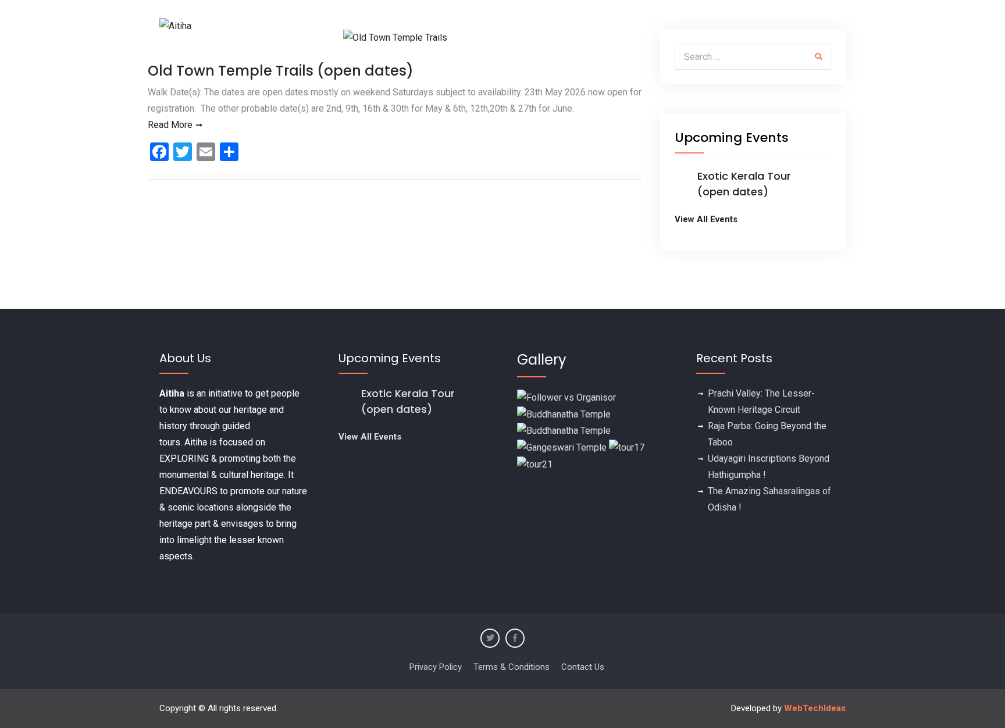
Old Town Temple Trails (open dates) (281, 70)
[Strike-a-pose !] (566, 396)
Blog (694, 31)
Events (521, 31)
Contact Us (813, 31)
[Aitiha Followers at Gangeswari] (562, 446)
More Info (745, 31)
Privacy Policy (435, 667)
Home (474, 31)
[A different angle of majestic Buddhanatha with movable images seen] (564, 430)
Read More (170, 124)
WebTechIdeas (815, 708)
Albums (649, 31)
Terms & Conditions (511, 667)
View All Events (706, 219)
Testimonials (585, 31)
